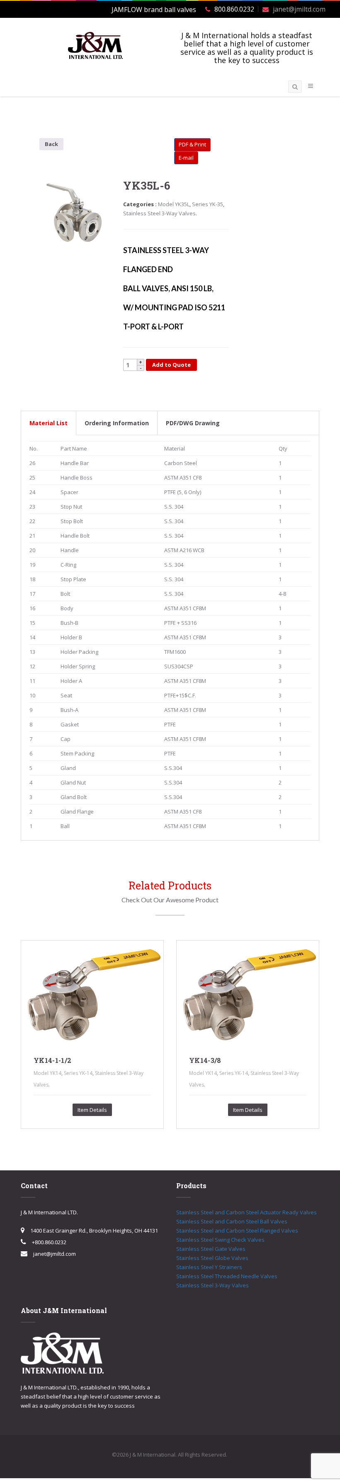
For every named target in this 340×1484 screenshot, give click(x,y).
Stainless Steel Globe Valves (212, 1258)
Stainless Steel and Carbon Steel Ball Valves (231, 1221)
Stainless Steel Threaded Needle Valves (226, 1276)
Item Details (92, 1110)
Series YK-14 (78, 1073)
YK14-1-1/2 (52, 1060)
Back (51, 144)
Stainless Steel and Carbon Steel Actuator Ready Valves (246, 1212)
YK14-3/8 (205, 1060)
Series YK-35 (207, 204)
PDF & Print (192, 144)
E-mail (186, 157)
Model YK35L (173, 204)
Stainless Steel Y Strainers (209, 1267)
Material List (48, 423)
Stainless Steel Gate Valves (210, 1249)
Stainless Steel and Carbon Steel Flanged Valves (237, 1230)
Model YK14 (47, 1073)
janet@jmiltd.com (299, 9)
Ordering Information (117, 423)
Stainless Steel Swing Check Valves (220, 1239)
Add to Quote (171, 364)
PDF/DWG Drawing (193, 423)
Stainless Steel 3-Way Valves (159, 213)
